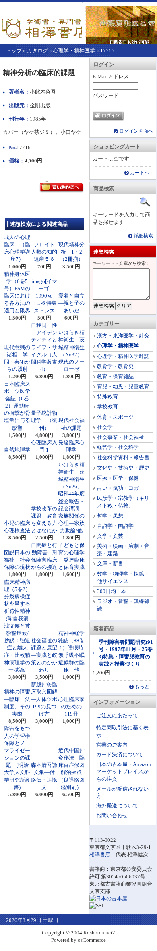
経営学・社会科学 (118, 447)
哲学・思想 (110, 516)
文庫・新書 (110, 563)
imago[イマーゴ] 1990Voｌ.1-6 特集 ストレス (46, 296)
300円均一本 (111, 591)
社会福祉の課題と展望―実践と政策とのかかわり (44, 655)
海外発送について (117, 806)
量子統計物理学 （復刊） (44, 420)
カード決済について (119, 754)
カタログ (37, 51)
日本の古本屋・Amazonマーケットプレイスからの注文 (123, 771)
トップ (14, 51)
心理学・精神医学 (74, 51)
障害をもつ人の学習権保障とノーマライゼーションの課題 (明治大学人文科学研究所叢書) (17, 757)
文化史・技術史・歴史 (123, 468)
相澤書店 (99, 854)
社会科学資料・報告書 (123, 457)
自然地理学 (17, 450)
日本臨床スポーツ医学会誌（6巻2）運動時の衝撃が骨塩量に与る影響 (17, 406)
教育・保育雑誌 (115, 376)
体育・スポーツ (115, 417)
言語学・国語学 (115, 526)
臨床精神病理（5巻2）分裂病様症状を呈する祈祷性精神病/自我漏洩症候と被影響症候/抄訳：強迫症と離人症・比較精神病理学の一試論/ (17, 626)
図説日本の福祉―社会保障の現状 (17, 559)
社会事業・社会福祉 (120, 437)
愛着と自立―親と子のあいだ (71, 303)
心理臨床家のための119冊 (71, 706)
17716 (107, 51)
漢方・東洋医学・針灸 (123, 336)
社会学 (105, 427)
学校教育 (107, 407)
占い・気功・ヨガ (118, 488)
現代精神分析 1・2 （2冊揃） (72, 251)
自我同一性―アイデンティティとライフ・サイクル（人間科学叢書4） (44, 347)
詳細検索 (143, 236)
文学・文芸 (110, 536)
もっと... (144, 686)
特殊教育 (107, 396)
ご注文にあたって (117, 715)
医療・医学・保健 (118, 478)
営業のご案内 (112, 745)
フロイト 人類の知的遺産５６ (45, 251)
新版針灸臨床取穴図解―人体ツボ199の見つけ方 (44, 699)
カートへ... (141, 172)
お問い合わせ (112, 815)
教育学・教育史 (115, 366)
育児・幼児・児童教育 (123, 386)
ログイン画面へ (136, 131)
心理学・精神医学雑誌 (123, 356)
